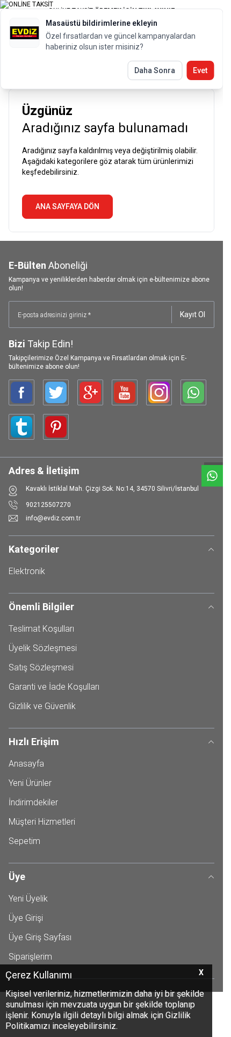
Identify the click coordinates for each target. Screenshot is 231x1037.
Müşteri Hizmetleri (42, 822)
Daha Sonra (154, 70)
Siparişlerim (30, 957)
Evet (200, 70)
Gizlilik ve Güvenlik (42, 706)
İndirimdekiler (33, 802)
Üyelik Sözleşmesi (43, 648)
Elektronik (27, 571)
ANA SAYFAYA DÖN (67, 206)
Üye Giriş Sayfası (40, 937)
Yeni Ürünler (30, 783)
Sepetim (24, 841)
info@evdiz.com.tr (53, 518)
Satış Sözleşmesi (41, 667)
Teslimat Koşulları (41, 629)
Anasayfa (26, 764)
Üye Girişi (26, 918)
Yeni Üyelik (28, 898)
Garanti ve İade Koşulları (54, 687)
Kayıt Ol (192, 314)
